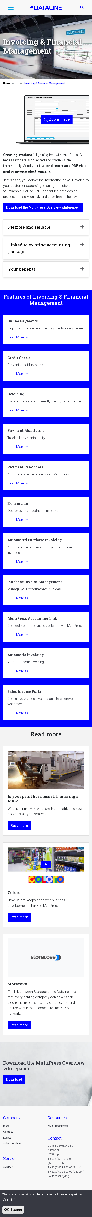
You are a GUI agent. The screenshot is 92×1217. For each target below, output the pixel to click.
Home (6, 83)
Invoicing (46, 402)
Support (8, 1166)
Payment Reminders (46, 475)
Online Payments (46, 329)
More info (9, 1200)
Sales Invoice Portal (46, 702)
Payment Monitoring (46, 439)
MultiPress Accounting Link (46, 627)
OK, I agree (13, 1209)
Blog (6, 1125)
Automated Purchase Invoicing (46, 551)
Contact (8, 1131)
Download (14, 1079)
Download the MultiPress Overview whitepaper (43, 207)
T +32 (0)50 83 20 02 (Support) (66, 1171)
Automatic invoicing (46, 663)
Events (7, 1137)
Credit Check (46, 366)
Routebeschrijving (58, 1176)
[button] (11, 9)
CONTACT (55, 1138)
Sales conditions (13, 1143)
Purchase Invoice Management (46, 590)
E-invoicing (46, 512)
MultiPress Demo (58, 1125)
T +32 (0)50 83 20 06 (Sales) (64, 1167)
